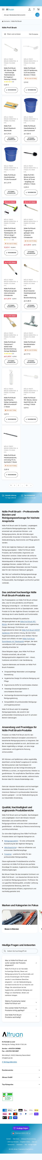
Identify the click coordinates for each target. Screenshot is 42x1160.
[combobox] (21, 14)
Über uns (34, 1141)
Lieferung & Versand (12, 1141)
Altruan (16, 1149)
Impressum (20, 1144)
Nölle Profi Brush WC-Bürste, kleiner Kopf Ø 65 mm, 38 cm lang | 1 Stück (30, 401)
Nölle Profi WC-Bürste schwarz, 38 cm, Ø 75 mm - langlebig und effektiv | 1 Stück (29, 179)
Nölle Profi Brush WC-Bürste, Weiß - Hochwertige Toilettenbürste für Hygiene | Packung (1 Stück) (10, 73)
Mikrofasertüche (10, 847)
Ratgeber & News (25, 1141)
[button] (3, 9)
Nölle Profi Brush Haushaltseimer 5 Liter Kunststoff (30, 128)
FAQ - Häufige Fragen (31, 1144)
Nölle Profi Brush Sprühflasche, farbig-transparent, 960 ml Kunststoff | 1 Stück (10, 402)
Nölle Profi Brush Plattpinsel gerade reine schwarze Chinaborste (10, 292)
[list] (21, 497)
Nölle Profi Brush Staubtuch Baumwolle (10, 128)
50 (26, 485)
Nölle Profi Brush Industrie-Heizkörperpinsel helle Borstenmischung (30, 293)
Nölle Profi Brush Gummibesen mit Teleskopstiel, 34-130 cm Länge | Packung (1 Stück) (10, 232)
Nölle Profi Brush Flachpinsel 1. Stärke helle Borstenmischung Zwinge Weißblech (10, 346)
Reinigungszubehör (11, 841)
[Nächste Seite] (31, 485)
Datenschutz (11, 1144)
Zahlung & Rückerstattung (28, 1139)
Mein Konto (16, 1139)
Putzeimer (8, 854)
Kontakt (8, 1139)
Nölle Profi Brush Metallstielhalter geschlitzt (29, 344)
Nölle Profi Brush (16, 21)
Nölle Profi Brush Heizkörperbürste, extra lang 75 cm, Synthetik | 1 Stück (10, 458)
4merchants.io (29, 1149)
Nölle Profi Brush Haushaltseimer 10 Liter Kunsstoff (10, 177)
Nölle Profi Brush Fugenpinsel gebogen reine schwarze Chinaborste (29, 232)
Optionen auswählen (11, 139)
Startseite (7, 21)
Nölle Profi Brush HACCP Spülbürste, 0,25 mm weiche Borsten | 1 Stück (31, 71)
